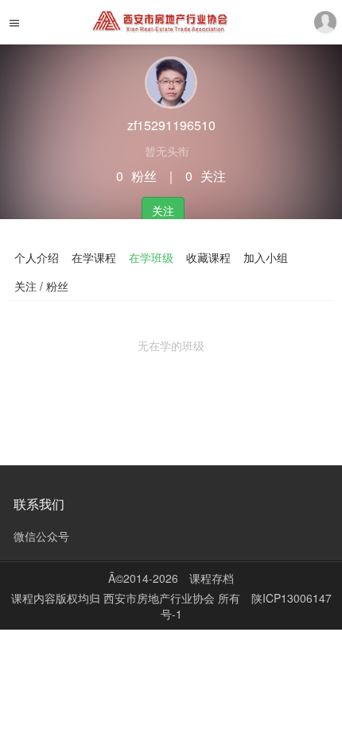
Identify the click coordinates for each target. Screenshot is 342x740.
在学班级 (151, 257)
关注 (163, 210)
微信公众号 (41, 536)
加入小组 (265, 257)
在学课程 (94, 257)
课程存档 (211, 578)
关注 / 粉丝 (41, 286)
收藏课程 (208, 257)
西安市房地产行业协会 (160, 598)
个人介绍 (36, 257)
